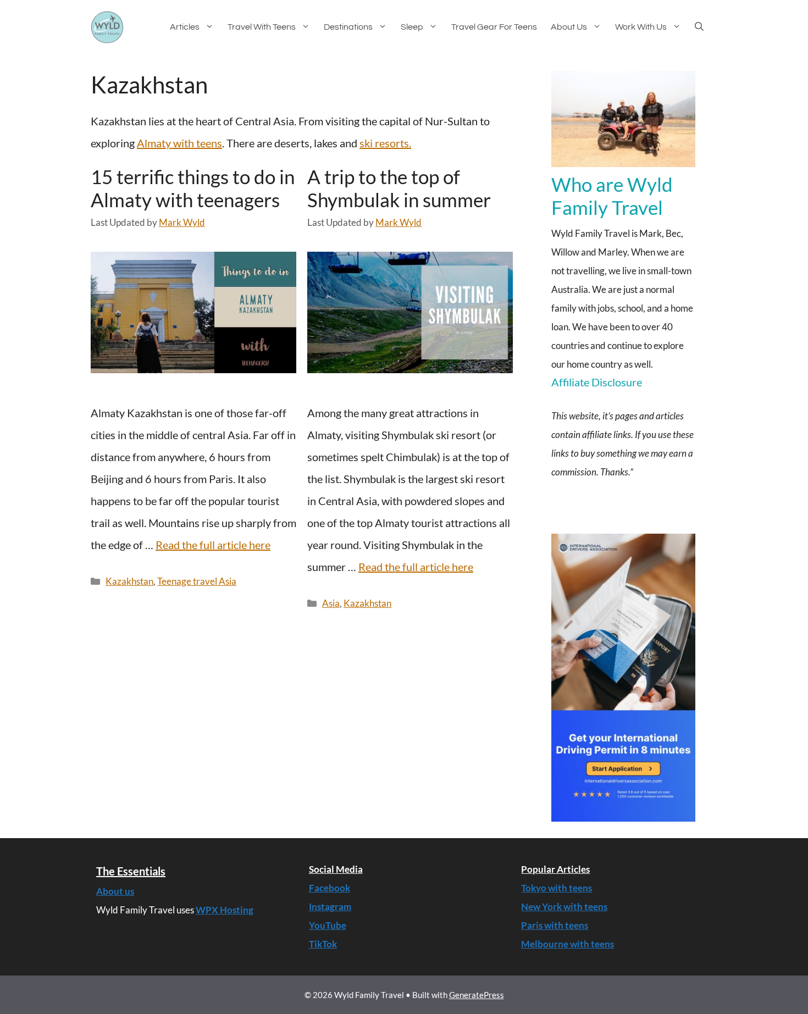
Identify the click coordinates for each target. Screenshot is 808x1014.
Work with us (641, 27)
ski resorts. (385, 142)
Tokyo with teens (556, 888)
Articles (185, 27)
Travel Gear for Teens (494, 27)
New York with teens (564, 906)
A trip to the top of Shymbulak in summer (399, 188)
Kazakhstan (129, 581)
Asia (331, 603)
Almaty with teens (179, 142)
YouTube (327, 925)
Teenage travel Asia (196, 581)
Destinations (348, 27)
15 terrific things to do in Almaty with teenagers (193, 188)
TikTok (323, 944)
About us (569, 27)
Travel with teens (262, 27)
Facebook (329, 888)
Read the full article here (213, 544)
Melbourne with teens (567, 944)
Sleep (412, 27)
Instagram (330, 906)
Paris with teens (554, 925)
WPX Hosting (224, 910)
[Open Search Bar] (706, 27)
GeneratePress (476, 995)
